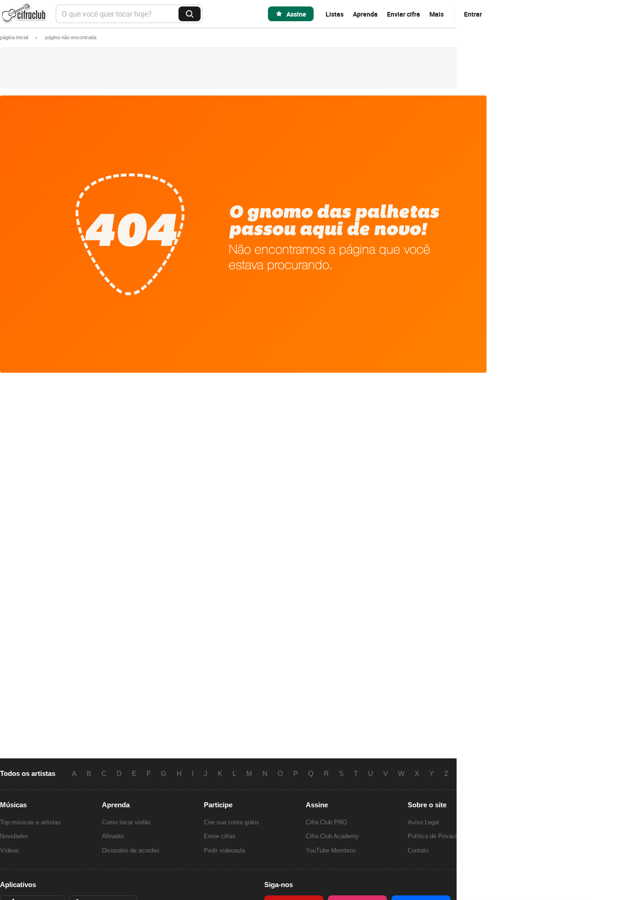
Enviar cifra (403, 14)
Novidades (14, 836)
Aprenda (365, 14)
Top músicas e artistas (30, 822)
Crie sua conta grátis (231, 822)
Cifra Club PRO (326, 822)
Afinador (113, 836)
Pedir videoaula (224, 850)
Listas (335, 14)
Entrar (473, 14)
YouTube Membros (331, 850)
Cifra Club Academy (332, 836)
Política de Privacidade (439, 836)
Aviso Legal (423, 822)
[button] (70, 37)
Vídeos (9, 850)
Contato (418, 850)
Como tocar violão (126, 822)
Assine (296, 14)
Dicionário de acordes (131, 850)
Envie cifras (220, 836)
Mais (436, 14)
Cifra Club (23, 14)
